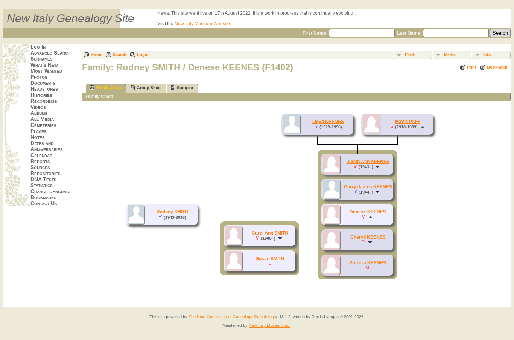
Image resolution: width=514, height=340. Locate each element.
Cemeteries (43, 125)
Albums (38, 113)
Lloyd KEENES (328, 121)
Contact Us (43, 203)
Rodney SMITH (172, 212)
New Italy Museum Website (202, 23)
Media (450, 55)
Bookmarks (43, 197)
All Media (42, 119)
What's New (44, 65)
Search (119, 54)
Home (96, 54)
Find (409, 55)
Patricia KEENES (368, 262)
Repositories (45, 173)
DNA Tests (43, 179)
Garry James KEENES (368, 186)
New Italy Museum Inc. (269, 325)
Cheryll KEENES (368, 237)
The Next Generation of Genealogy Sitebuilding (231, 316)
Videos (38, 107)
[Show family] (378, 166)
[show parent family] (422, 127)
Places (38, 131)
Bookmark (497, 67)
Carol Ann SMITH (270, 233)
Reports (40, 161)
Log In (38, 47)
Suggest (185, 87)
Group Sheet (149, 87)
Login (143, 54)
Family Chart (109, 87)
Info (487, 55)
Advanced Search (50, 53)
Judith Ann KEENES (368, 161)
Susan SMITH (270, 258)
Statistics (41, 185)
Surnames (41, 59)
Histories (41, 95)
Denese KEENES (368, 212)
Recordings (43, 101)
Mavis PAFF (407, 121)
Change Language (51, 191)
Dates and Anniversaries (46, 146)
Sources (40, 167)
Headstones (44, 89)
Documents (43, 83)
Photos (38, 77)
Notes (37, 137)
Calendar (41, 155)
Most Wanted (46, 71)
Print (471, 67)
